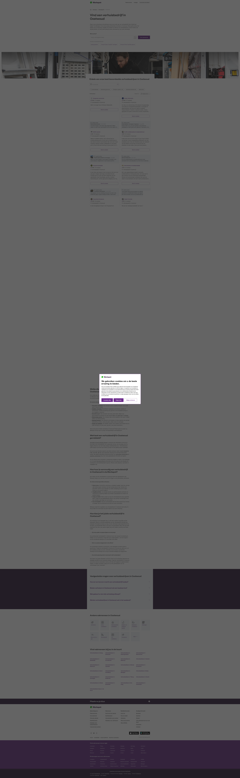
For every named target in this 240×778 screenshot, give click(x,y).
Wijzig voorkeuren (130, 400)
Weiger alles (118, 400)
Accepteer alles (107, 400)
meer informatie (124, 394)
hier (137, 392)
